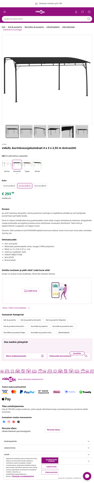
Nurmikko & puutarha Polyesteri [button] (16, 332)
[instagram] (9, 422)
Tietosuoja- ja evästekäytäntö (23, 476)
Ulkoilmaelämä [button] (63, 332)
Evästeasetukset (51, 472)
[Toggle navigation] (4, 12)
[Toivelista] (83, 12)
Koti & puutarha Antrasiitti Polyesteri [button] (16, 326)
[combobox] (47, 19)
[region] (31, 467)
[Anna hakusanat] (89, 19)
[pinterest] (13, 422)
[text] (8, 194)
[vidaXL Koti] (40, 12)
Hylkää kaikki (51, 467)
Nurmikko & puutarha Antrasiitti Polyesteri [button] (43, 332)
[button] (6, 167)
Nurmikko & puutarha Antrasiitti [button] (64, 326)
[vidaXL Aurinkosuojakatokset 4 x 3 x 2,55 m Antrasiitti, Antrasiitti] (47, 79)
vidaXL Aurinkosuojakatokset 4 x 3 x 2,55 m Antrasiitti (39, 148)
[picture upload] (59, 291)
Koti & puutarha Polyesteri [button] (56, 320)
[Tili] (76, 12)
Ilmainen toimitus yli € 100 (50, 3)
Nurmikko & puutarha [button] (39, 326)
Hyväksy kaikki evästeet (51, 460)
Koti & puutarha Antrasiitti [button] (31, 320)
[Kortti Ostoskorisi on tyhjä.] (89, 12)
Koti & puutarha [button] (10, 320)
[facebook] (4, 422)
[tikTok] (18, 422)
